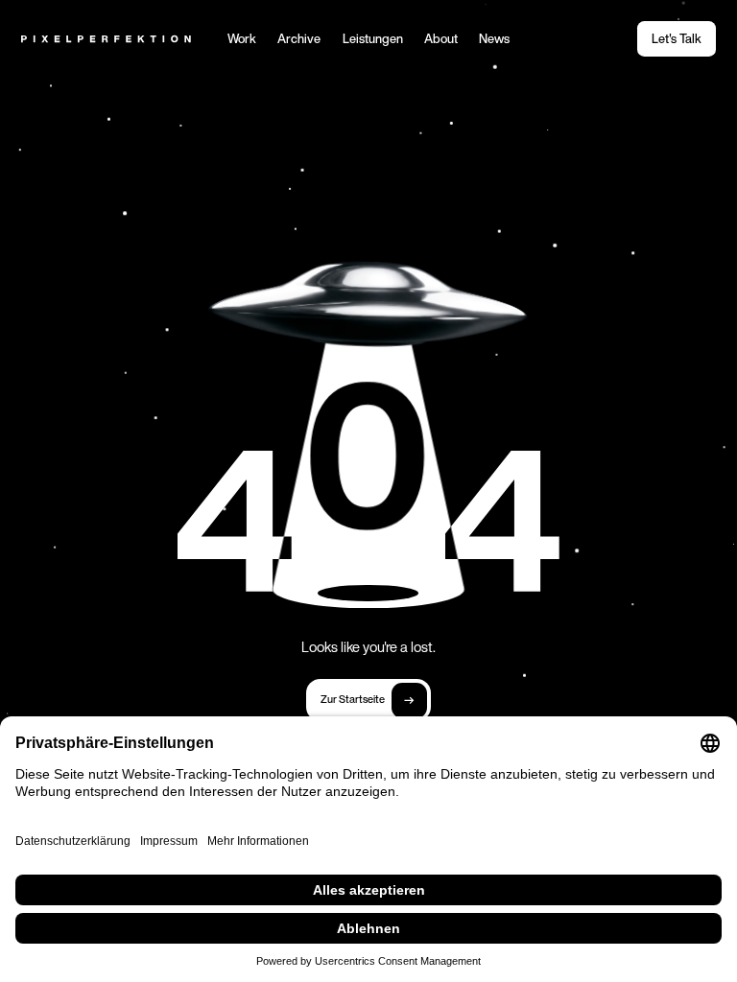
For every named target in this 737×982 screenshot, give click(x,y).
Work (241, 40)
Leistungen (373, 40)
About (441, 40)
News (494, 40)
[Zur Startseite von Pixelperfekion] (106, 39)
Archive (299, 40)
